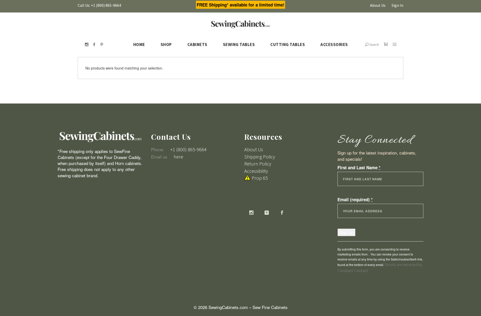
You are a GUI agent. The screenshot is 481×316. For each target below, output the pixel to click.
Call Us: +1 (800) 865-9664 (99, 5)
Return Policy (257, 163)
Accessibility (256, 171)
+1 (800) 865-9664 (188, 149)
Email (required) (355, 199)
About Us (378, 5)
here (178, 157)
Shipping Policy (259, 157)
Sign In (397, 5)
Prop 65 (260, 178)
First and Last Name (359, 167)
